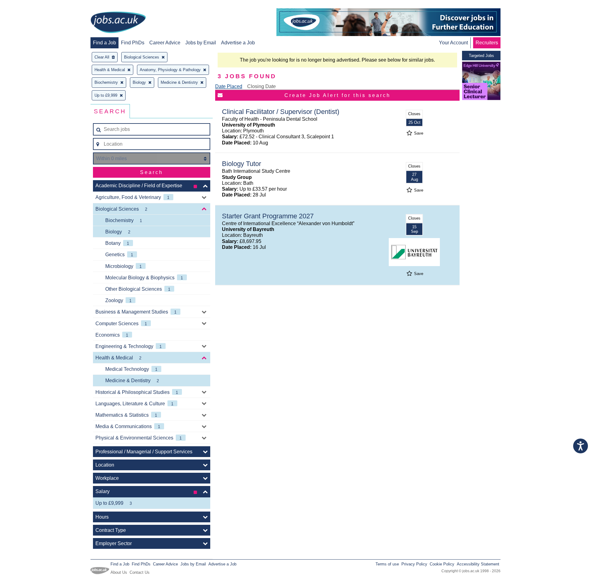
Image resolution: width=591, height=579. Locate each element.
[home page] (118, 23)
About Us (119, 572)
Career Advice (164, 42)
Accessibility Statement (478, 564)
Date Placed (228, 86)
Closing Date (261, 86)
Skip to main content (24, 5)
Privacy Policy (414, 564)
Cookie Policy (442, 564)
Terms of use (387, 564)
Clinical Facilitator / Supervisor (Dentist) (280, 111)
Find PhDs (132, 42)
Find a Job (104, 42)
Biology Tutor (241, 164)
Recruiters (487, 42)
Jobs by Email (200, 42)
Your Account (453, 42)
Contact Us (140, 572)
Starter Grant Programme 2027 (268, 216)
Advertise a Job (238, 42)
